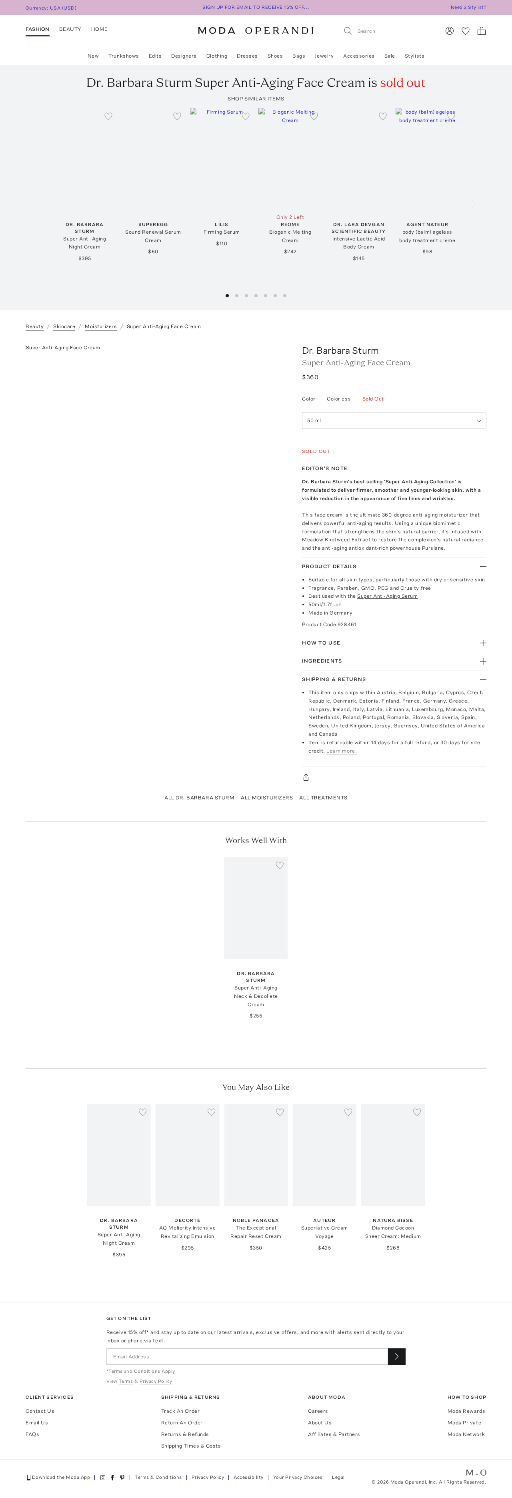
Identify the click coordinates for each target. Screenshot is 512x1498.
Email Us (37, 1423)
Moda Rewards (466, 1411)
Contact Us (40, 1411)
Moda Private (464, 1423)
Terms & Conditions (158, 1477)
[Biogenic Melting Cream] (290, 159)
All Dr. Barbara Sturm (199, 798)
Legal (338, 1477)
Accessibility (248, 1477)
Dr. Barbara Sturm (340, 350)
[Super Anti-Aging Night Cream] (84, 159)
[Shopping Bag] (481, 31)
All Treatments (323, 798)
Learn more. (341, 751)
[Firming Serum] (222, 159)
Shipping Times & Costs (191, 1446)
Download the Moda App (61, 1477)
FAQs (32, 1434)
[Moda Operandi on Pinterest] (122, 1477)
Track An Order (180, 1411)
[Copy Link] (394, 777)
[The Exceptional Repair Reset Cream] (256, 1155)
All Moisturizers (267, 798)
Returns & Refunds (185, 1434)
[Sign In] (449, 31)
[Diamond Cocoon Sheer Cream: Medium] (393, 1155)
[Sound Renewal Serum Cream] (153, 159)
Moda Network (466, 1434)
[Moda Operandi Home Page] (256, 31)
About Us (320, 1423)
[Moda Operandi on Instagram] (103, 1477)
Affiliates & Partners (334, 1434)
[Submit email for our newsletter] (397, 1356)
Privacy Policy (208, 1477)
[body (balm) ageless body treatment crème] (427, 159)
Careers (318, 1411)
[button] (227, 295)
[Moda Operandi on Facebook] (112, 1477)
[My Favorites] (465, 31)
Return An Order (182, 1423)
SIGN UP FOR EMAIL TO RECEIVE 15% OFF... (256, 7)
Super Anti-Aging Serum (387, 596)
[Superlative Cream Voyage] (324, 1155)
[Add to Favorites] (108, 116)
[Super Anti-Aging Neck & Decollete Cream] (256, 908)
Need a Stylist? (468, 7)
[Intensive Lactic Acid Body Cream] (358, 159)
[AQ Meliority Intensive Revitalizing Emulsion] (187, 1155)
